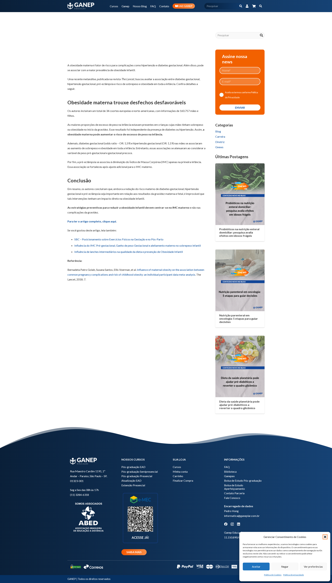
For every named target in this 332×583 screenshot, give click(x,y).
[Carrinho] (253, 6)
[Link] (247, 6)
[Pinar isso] (105, 51)
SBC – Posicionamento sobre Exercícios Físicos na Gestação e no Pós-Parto (118, 239)
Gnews (219, 147)
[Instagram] (232, 524)
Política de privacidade (293, 575)
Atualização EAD (131, 480)
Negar (284, 566)
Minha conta (180, 471)
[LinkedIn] (238, 524)
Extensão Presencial (133, 485)
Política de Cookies (273, 575)
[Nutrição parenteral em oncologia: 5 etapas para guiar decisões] (240, 280)
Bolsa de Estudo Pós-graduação (243, 480)
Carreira (220, 136)
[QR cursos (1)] (140, 517)
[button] (325, 537)
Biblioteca (230, 471)
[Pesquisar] (240, 6)
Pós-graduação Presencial (136, 476)
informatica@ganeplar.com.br (242, 515)
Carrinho (178, 476)
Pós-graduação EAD (133, 467)
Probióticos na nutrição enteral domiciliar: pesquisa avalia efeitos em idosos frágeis (239, 232)
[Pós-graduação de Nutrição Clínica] (136, 333)
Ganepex (229, 476)
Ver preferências (313, 566)
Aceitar (256, 566)
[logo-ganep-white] (80, 6)
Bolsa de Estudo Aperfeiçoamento (234, 487)
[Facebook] (225, 524)
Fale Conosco (232, 497)
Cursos (177, 467)
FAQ (227, 467)
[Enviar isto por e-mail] (71, 51)
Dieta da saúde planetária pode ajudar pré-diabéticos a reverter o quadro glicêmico (239, 405)
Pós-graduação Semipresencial (139, 471)
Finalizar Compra (183, 480)
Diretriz (220, 142)
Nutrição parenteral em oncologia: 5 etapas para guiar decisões (238, 318)
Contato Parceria (234, 493)
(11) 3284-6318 (79, 494)
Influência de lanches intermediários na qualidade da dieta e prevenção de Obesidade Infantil (128, 251)
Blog (218, 131)
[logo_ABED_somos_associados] (89, 516)
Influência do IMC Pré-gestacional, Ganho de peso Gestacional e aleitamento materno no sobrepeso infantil (137, 245)
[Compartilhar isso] (80, 51)
